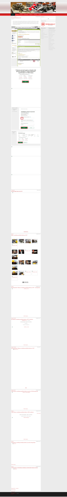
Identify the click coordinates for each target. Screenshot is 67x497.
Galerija (21, 14)
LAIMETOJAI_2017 (24, 320)
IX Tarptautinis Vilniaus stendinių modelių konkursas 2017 (22, 348)
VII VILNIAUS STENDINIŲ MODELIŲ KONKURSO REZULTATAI (24, 467)
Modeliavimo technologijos (44, 36)
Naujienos (13, 14)
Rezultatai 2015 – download (14, 488)
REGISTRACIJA (26, 231)
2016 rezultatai (39, 413)
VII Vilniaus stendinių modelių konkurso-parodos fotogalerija (23, 442)
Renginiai (17, 14)
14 (27, 282)
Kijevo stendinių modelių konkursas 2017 (19, 235)
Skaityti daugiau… (26, 344)
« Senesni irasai (13, 491)
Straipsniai (35, 14)
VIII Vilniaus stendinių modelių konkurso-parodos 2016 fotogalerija (24, 391)
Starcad (11, 493)
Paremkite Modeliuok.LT (16, 17)
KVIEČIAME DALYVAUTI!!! (17, 191)
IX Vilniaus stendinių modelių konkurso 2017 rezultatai (22, 319)
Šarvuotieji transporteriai (44, 34)
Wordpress (15, 493)
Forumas (40, 14)
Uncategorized (26, 14)
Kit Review (31, 14)
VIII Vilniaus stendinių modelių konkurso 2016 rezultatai (22, 412)
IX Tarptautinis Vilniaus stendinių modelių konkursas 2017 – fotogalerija (25, 287)
